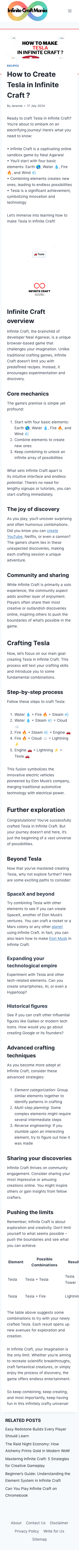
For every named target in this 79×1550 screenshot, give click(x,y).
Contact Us (36, 1523)
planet (57, 926)
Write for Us (53, 1531)
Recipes (13, 65)
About (16, 1523)
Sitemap (39, 1539)
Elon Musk (58, 938)
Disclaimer (59, 1523)
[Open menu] (70, 11)
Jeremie (17, 106)
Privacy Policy (27, 1531)
